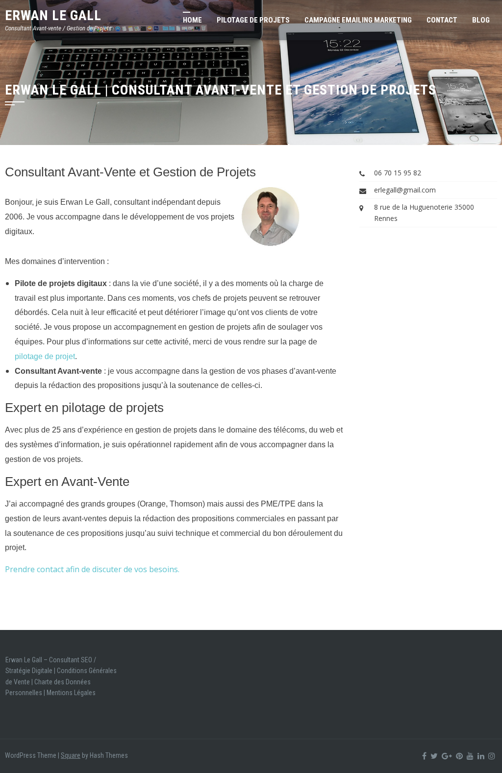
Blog (481, 20)
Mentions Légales (71, 693)
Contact (442, 20)
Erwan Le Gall (53, 15)
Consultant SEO (70, 660)
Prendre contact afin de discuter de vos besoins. (92, 569)
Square (70, 755)
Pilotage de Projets (253, 20)
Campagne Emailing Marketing (358, 20)
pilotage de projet (45, 356)
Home (192, 20)
